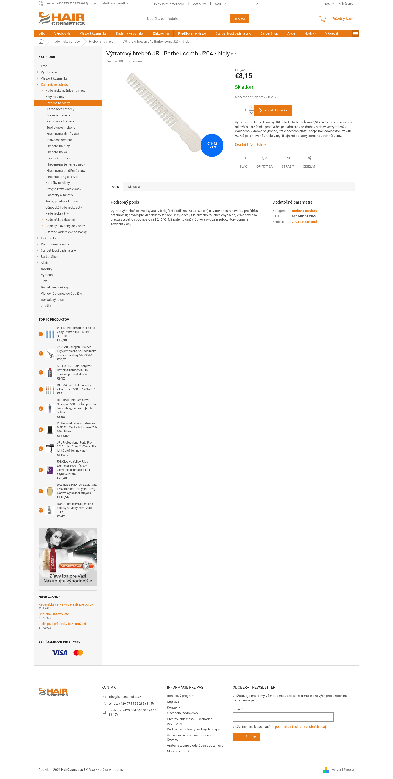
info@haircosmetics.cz (125, 697)
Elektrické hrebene (59, 158)
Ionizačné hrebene (59, 140)
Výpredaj (47, 275)
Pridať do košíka (276, 110)
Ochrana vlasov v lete (54, 614)
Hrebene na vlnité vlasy (63, 134)
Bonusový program (168, 3)
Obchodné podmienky (182, 713)
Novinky (46, 269)
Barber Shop (50, 256)
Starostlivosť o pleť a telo (58, 250)
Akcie (44, 263)
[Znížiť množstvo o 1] (251, 113)
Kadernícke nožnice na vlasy (65, 90)
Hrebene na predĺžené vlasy (66, 170)
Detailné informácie (248, 144)
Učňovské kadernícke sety (63, 207)
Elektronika (49, 238)
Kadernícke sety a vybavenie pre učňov (66, 604)
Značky (46, 306)
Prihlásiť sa (246, 737)
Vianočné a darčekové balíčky (62, 293)
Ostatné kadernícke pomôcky (66, 232)
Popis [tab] (115, 187)
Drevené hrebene (58, 115)
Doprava (199, 3)
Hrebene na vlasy (57, 103)
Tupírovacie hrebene (61, 127)
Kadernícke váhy (57, 213)
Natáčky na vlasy (57, 183)
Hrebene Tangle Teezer (62, 177)
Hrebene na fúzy (58, 146)
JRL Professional (304, 222)
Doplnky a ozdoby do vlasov (65, 226)
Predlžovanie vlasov (55, 244)
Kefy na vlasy (54, 97)
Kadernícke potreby (54, 84)
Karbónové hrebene (60, 121)
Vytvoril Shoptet (343, 769)
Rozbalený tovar (52, 300)
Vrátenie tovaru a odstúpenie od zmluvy (195, 745)
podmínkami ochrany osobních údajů (301, 727)
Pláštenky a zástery (59, 195)
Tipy (44, 281)
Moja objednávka (179, 751)
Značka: (124, 61)
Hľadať (239, 19)
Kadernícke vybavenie (60, 220)
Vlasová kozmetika (54, 78)
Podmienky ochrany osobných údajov (193, 729)
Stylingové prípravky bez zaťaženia (63, 624)
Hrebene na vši (57, 152)
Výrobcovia (49, 72)
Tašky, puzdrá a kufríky (61, 201)
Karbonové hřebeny (60, 109)
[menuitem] (42, 33)
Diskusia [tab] (134, 187)
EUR (327, 3)
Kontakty (222, 3)
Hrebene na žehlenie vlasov (66, 164)
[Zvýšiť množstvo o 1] (251, 107)
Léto (44, 66)
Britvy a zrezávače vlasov (63, 189)
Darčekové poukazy (55, 287)
